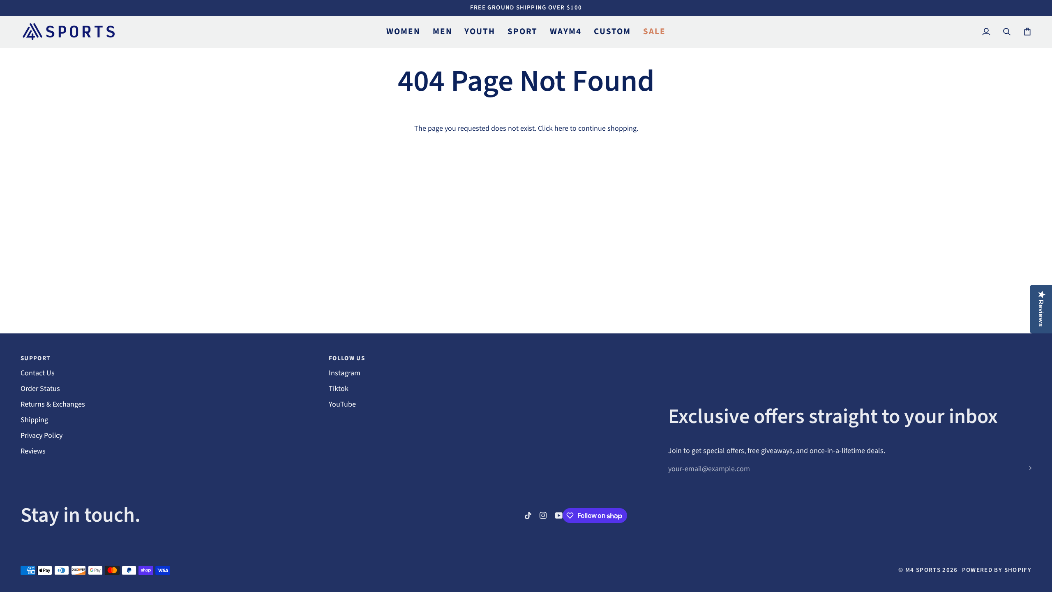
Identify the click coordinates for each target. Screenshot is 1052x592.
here (561, 128)
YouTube (342, 404)
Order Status (40, 389)
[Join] (1024, 467)
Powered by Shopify (996, 570)
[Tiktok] (528, 515)
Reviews (33, 451)
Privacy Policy (41, 435)
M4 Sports (923, 570)
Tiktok (338, 389)
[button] (403, 32)
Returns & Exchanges (53, 404)
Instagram (344, 373)
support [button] (35, 358)
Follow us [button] (347, 358)
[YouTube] (559, 515)
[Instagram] (543, 515)
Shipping (34, 420)
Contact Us (38, 373)
